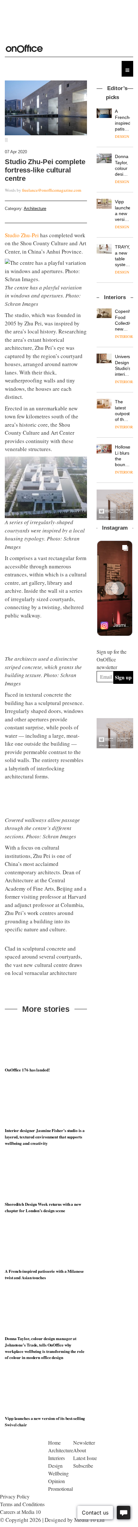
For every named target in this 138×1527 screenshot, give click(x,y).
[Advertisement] (117, 784)
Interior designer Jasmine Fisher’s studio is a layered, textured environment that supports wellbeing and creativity (44, 1207)
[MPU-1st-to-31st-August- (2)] (115, 505)
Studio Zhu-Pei (22, 235)
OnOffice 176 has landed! (27, 1140)
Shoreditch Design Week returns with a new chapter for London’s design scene (43, 1278)
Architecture (35, 208)
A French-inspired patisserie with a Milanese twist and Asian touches (44, 1345)
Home (54, 1513)
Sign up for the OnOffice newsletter (111, 659)
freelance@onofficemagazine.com (51, 190)
